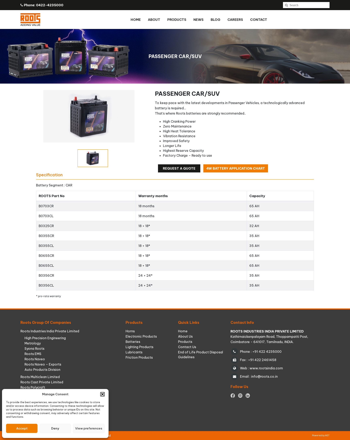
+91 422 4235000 (267, 352)
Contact (258, 20)
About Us (185, 336)
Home (136, 20)
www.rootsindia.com (266, 368)
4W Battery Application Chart (235, 168)
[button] (102, 394)
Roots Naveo (35, 359)
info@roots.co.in (264, 376)
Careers (235, 20)
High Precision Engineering (45, 338)
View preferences (88, 428)
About (154, 20)
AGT (327, 435)
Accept (22, 428)
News (198, 20)
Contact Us (187, 347)
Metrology (33, 343)
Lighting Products (139, 347)
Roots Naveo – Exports (43, 364)
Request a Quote (179, 168)
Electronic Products (141, 336)
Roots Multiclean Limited (40, 377)
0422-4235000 (49, 5)
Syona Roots (34, 348)
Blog (215, 20)
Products (185, 342)
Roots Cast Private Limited (41, 382)
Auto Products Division (42, 370)
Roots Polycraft (32, 387)
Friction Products (139, 357)
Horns (130, 331)
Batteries (133, 342)
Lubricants (134, 352)
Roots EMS (33, 354)
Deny (55, 428)
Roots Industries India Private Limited (49, 331)
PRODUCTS (176, 20)
